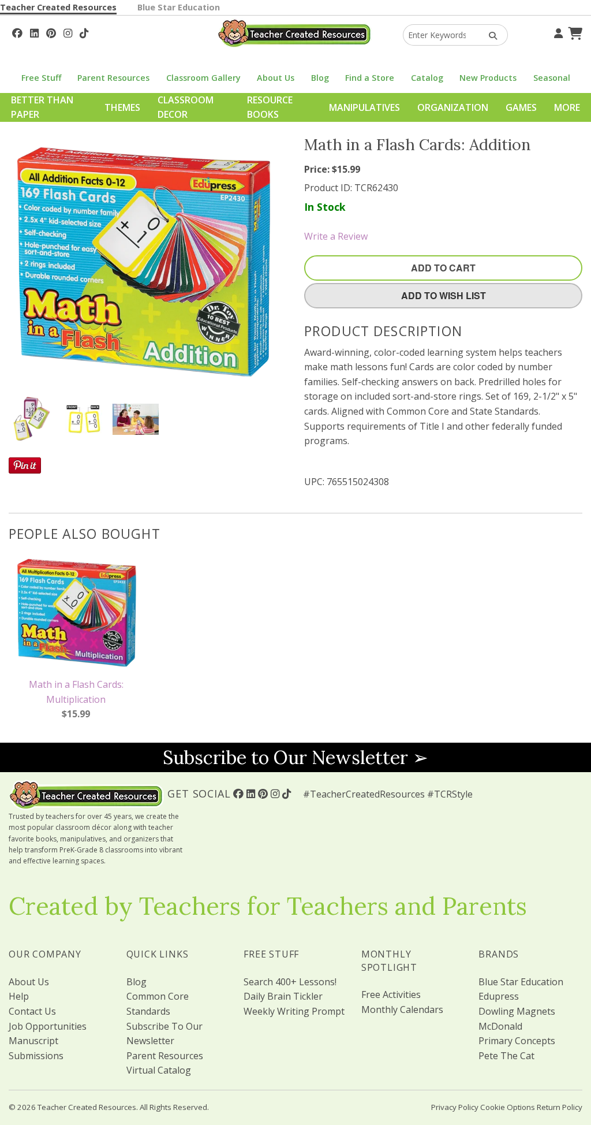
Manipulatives (364, 107)
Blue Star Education (178, 7)
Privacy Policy (454, 1107)
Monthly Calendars (402, 1009)
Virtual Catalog (158, 1070)
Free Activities (391, 994)
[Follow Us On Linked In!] (34, 31)
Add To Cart (443, 267)
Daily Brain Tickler (283, 996)
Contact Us (32, 1011)
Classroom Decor (186, 107)
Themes (122, 107)
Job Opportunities (48, 1026)
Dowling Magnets (516, 1011)
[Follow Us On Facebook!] (17, 31)
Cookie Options (507, 1107)
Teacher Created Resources (58, 7)
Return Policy (559, 1107)
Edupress (498, 996)
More (567, 107)
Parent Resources (113, 77)
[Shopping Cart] (573, 31)
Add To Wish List (443, 295)
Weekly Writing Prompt (294, 1011)
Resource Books (270, 107)
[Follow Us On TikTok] (84, 31)
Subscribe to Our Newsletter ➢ (295, 757)
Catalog (427, 77)
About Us (275, 77)
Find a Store (369, 77)
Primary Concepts (516, 1040)
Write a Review (336, 236)
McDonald (500, 1026)
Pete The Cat (506, 1055)
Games (521, 107)
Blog (320, 77)
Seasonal (551, 77)
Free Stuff (41, 77)
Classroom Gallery (203, 77)
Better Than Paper (42, 107)
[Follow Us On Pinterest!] (51, 31)
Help (19, 996)
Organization (452, 107)
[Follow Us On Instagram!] (67, 31)
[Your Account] (557, 31)
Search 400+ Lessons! (290, 981)
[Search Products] (489, 35)
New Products (488, 77)
